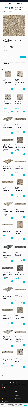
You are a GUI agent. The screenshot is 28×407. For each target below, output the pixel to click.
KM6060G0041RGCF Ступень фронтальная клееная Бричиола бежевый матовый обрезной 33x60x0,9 (7, 169)
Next (6, 375)
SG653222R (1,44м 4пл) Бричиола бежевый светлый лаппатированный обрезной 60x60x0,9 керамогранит (19, 82)
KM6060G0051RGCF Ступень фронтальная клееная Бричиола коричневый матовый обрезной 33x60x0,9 (7, 127)
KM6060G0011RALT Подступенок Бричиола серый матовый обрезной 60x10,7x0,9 (7, 318)
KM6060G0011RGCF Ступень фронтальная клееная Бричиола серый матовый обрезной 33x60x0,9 (7, 297)
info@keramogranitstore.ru (18, 9)
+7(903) (11, 8)
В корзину (23, 57)
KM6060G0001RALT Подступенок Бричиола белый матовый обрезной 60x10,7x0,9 (7, 360)
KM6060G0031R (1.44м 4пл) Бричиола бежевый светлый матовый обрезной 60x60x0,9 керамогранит (7, 82)
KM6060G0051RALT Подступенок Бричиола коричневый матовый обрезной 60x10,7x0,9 (8, 147)
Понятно (26, 405)
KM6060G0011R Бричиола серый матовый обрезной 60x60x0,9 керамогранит (19, 318)
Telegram (6, 8)
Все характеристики (4, 52)
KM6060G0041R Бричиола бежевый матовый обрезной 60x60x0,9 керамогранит (19, 190)
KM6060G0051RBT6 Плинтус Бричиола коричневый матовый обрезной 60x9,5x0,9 (20, 127)
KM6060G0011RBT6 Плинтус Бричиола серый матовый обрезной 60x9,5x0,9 (19, 297)
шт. (21, 111)
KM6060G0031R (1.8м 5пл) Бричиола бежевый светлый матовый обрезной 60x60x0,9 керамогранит (19, 232)
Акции (4, 387)
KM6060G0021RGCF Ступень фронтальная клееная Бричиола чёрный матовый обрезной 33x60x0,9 (7, 255)
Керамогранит (4, 391)
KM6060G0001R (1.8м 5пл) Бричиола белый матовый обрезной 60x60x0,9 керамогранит (19, 360)
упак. (13, 58)
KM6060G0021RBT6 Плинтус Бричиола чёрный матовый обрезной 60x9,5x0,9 (19, 255)
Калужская (4, 398)
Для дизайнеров (16, 396)
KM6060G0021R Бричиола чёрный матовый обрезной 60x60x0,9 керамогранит (20, 275)
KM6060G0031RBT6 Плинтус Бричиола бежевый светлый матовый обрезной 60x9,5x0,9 (19, 211)
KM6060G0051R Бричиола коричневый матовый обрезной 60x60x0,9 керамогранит (20, 147)
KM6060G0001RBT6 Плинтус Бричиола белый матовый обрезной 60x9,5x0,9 (19, 339)
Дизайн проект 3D (17, 395)
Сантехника (3, 394)
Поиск (25, 11)
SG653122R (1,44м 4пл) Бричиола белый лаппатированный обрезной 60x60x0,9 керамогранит (7, 104)
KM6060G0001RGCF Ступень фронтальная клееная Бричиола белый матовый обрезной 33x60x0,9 (7, 339)
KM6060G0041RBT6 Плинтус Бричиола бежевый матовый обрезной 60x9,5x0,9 (19, 169)
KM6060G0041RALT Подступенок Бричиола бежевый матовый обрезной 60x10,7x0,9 (7, 190)
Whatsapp (7, 8)
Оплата (15, 387)
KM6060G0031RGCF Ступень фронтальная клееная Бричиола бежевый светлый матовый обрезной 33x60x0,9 (7, 211)
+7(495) (11, 7)
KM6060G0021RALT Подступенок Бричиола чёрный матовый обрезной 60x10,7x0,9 (7, 275)
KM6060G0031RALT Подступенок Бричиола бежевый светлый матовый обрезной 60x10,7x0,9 (7, 232)
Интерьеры (16, 391)
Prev (3, 375)
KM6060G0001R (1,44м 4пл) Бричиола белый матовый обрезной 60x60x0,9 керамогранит (19, 104)
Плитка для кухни (4, 390)
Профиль (25, 1)
